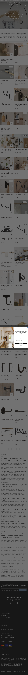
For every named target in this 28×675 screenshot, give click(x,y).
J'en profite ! (21, 343)
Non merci (21, 345)
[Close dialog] (27, 327)
